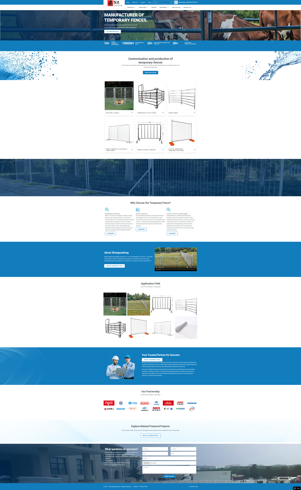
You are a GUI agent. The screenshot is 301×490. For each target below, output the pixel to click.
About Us (134, 2)
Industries (142, 7)
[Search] (171, 2)
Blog (128, 2)
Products (130, 7)
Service (154, 7)
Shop (149, 2)
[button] (1, 24)
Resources (163, 7)
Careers (143, 2)
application (176, 7)
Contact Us (187, 7)
